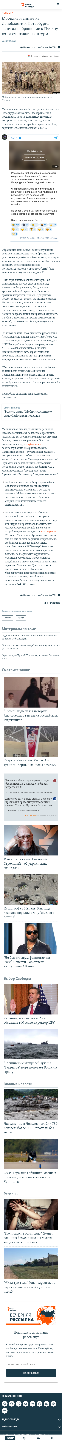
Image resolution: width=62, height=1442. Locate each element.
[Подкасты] (53, 1404)
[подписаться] (5, 1410)
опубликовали (34, 444)
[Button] (27, 48)
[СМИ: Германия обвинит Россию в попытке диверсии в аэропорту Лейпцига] (31, 1154)
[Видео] (38, 1438)
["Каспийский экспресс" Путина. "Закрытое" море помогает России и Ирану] (31, 1044)
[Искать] (52, 1438)
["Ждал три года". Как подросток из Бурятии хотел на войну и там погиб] (31, 1263)
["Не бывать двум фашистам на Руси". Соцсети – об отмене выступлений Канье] (31, 938)
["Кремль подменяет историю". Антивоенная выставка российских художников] (31, 692)
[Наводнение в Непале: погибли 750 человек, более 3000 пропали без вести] (31, 1104)
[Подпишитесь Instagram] (39, 1404)
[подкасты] (24, 1438)
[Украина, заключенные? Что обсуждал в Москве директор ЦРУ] (31, 999)
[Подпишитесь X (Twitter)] (19, 1404)
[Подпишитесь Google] (5, 1404)
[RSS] (46, 1404)
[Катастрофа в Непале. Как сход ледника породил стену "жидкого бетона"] (31, 889)
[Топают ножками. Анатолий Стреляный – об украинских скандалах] (31, 840)
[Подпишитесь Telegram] (32, 1404)
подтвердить (48, 531)
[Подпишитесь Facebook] (11, 1404)
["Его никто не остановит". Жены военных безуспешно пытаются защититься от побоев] (31, 1214)
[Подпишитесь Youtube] (25, 1404)
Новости (7, 13)
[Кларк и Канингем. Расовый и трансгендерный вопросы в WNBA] (31, 741)
